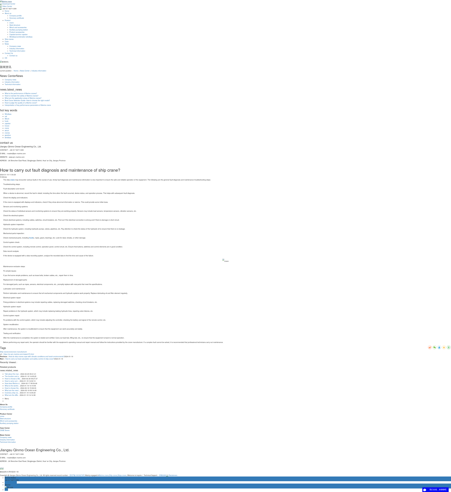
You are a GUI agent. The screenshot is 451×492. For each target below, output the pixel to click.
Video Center (7, 6)
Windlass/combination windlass (20, 37)
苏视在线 (162, 475)
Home (7, 11)
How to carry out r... (12, 381)
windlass (8, 137)
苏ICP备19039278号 (77, 475)
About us (8, 13)
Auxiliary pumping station (18, 30)
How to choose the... (12, 388)
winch (7, 130)
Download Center (8, 4)
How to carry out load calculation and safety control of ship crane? (29, 359)
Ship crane (4, 352)
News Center (25, 70)
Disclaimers (173, 475)
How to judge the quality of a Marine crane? (21, 103)
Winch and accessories (18, 27)
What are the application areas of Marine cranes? (23, 98)
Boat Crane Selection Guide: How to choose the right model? (27, 100)
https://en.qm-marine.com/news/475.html (19, 354)
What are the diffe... (12, 395)
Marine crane (104, 475)
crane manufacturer (19, 352)
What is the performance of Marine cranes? (21, 93)
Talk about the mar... (12, 374)
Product (7, 20)
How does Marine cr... (13, 383)
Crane (7, 126)
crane (11, 22)
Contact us (13, 55)
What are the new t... (12, 390)
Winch (7, 119)
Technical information (17, 51)
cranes (7, 133)
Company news (15, 46)
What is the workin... (12, 385)
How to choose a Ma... (13, 378)
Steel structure (14, 25)
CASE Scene (5, 430)
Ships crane (122, 475)
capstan (8, 123)
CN (6, 58)
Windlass (8, 114)
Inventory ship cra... (12, 393)
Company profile (15, 15)
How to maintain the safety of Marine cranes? (21, 96)
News (7, 44)
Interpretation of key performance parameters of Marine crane (28, 105)
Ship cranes (9, 39)
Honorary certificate (16, 18)
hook (6, 121)
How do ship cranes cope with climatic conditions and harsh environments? (36, 356)
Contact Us (9, 53)
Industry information (16, 48)
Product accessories (16, 32)
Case (7, 41)
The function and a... (12, 376)
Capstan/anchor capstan (18, 34)
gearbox (8, 135)
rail (6, 116)
